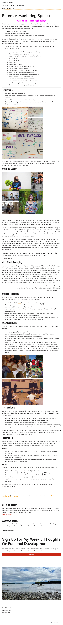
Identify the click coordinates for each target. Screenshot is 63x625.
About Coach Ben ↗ (8, 514)
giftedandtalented (23, 495)
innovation (34, 495)
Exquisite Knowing (7, 2)
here (19, 303)
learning (41, 495)
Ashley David (6, 495)
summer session (13, 496)
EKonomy (5, 491)
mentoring (49, 495)
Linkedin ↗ (4, 617)
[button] (15, 119)
